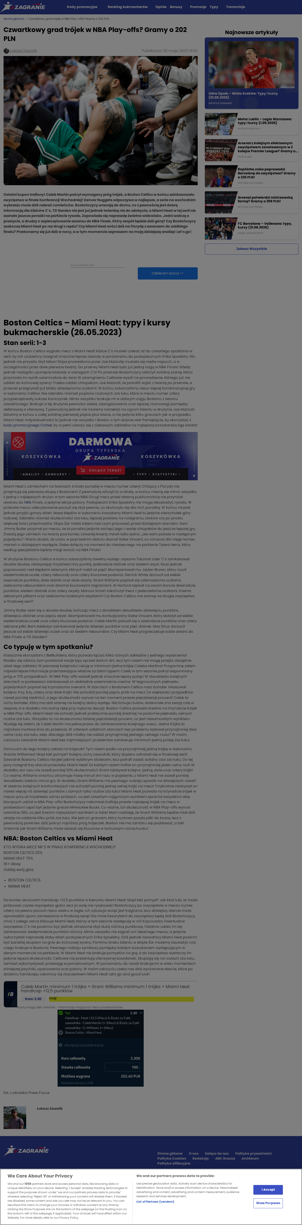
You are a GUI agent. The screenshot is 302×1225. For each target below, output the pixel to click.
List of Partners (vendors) (155, 1201)
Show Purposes (268, 1203)
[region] (151, 1197)
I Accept (268, 1189)
